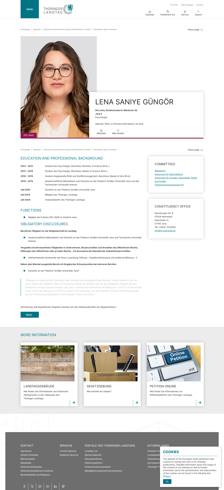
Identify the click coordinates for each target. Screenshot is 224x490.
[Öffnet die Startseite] (58, 15)
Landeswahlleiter (156, 455)
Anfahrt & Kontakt (29, 455)
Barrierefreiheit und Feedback (35, 474)
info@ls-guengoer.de (165, 230)
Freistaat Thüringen (157, 451)
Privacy (167, 476)
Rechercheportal (93, 455)
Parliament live (167, 14)
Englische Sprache (69, 455)
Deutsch (199, 5)
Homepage (25, 29)
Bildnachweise (28, 459)
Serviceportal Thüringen (159, 463)
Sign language (187, 5)
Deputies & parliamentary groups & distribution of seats (67, 29)
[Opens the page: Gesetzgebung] (111, 363)
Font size (174, 5)
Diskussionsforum (93, 459)
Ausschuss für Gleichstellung (169, 174)
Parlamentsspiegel (157, 459)
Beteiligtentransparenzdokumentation (103, 470)
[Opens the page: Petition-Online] (174, 363)
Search (198, 14)
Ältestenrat (160, 170)
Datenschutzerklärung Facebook (37, 470)
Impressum (26, 451)
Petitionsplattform (93, 463)
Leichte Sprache (68, 451)
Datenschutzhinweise (31, 466)
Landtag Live (91, 451)
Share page (193, 29)
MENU (30, 9)
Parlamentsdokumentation (98, 466)
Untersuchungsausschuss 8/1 (169, 184)
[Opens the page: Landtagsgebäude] (48, 363)
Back (29, 314)
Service (185, 14)
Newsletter (26, 463)
